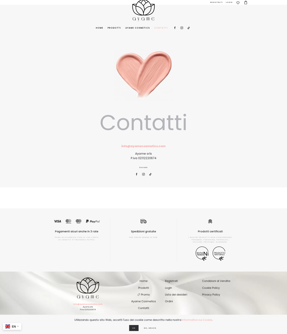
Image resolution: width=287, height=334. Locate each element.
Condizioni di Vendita (216, 281)
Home (99, 27)
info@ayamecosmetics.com (143, 146)
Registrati (216, 2)
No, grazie (150, 328)
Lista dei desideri (176, 294)
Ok (133, 328)
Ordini (169, 301)
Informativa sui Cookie (197, 320)
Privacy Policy (211, 294)
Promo (145, 294)
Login (229, 2)
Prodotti (114, 27)
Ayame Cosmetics (137, 27)
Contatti (161, 27)
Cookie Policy (211, 288)
